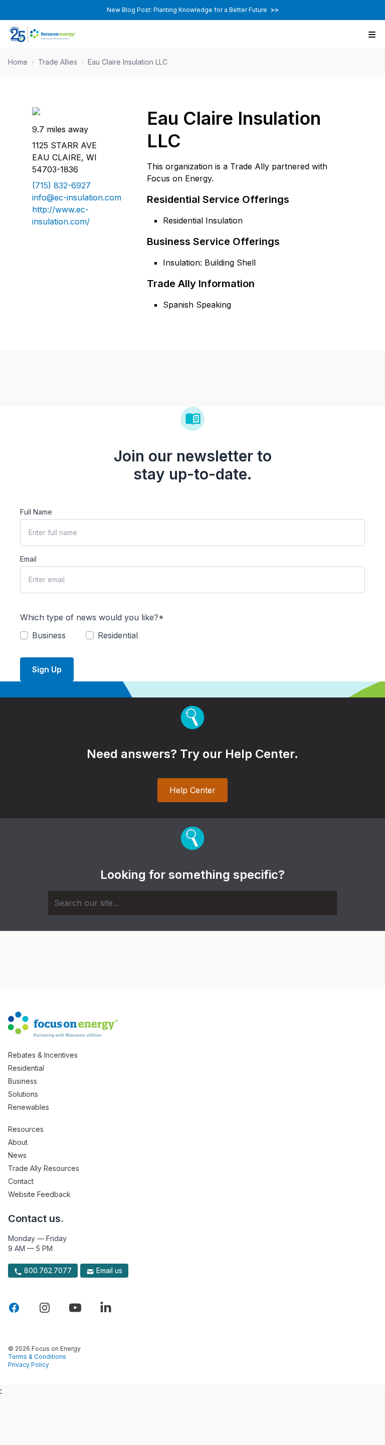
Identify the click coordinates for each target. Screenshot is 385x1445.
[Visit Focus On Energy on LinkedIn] (106, 1308)
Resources (26, 1129)
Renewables (28, 1107)
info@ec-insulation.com (76, 197)
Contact (21, 1181)
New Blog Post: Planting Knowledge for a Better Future (193, 10)
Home (18, 62)
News (17, 1155)
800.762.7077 (47, 1270)
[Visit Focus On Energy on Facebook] (14, 1308)
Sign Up (47, 669)
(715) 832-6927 (61, 185)
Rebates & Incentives (43, 1055)
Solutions (23, 1094)
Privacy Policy (28, 1364)
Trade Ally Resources (43, 1168)
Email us (108, 1270)
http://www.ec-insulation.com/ (61, 215)
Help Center (192, 790)
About (18, 1142)
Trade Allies (57, 62)
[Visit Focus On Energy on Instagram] (45, 1308)
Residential (26, 1068)
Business (22, 1081)
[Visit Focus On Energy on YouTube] (75, 1308)
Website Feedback (39, 1194)
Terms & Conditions (37, 1356)
